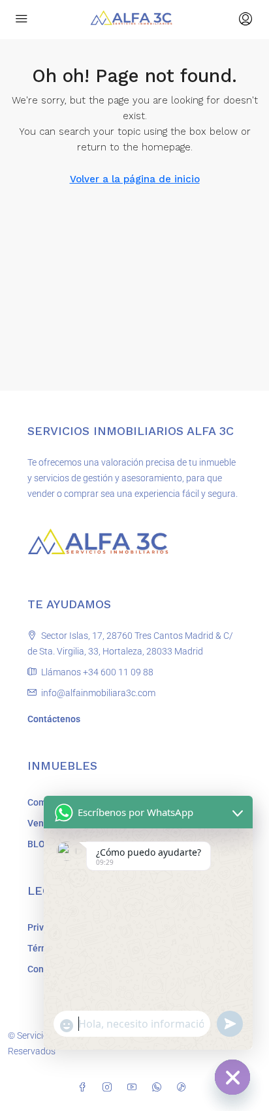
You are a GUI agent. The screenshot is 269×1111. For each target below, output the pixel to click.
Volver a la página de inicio (135, 179)
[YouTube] (134, 1087)
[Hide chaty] (232, 1077)
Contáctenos (53, 719)
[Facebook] (85, 1087)
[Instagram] (110, 1087)
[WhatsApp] (159, 1087)
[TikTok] (184, 1087)
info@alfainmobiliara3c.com (98, 693)
